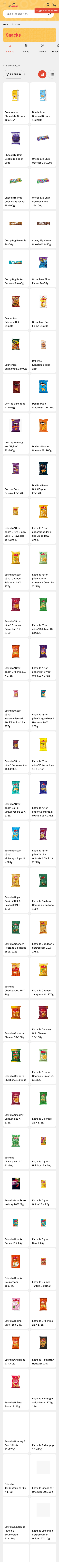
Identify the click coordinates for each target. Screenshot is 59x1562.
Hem (5, 24)
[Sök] (49, 14)
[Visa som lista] (52, 74)
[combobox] (28, 14)
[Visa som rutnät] (42, 74)
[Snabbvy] (15, 95)
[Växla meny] (5, 5)
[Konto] (48, 5)
